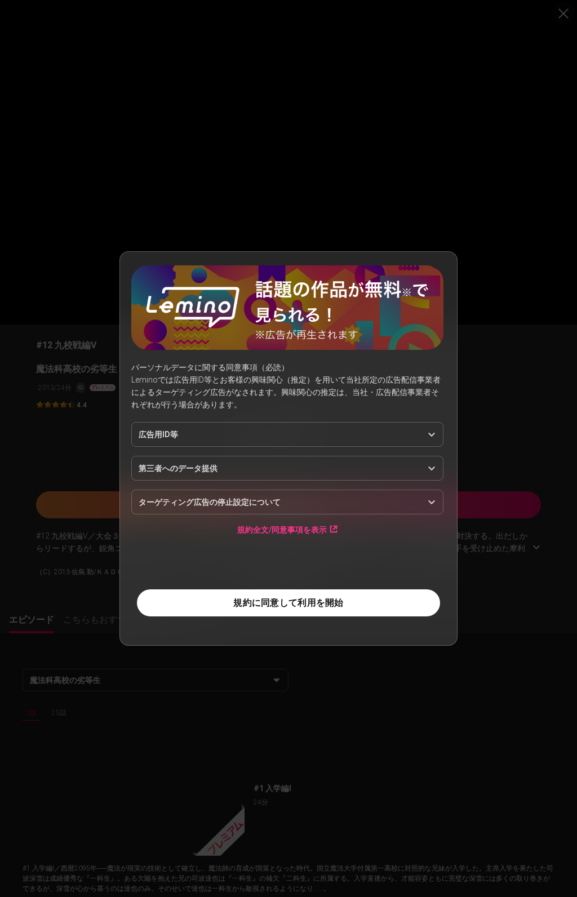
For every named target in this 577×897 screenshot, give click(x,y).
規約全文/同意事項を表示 (282, 529)
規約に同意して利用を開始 (288, 602)
